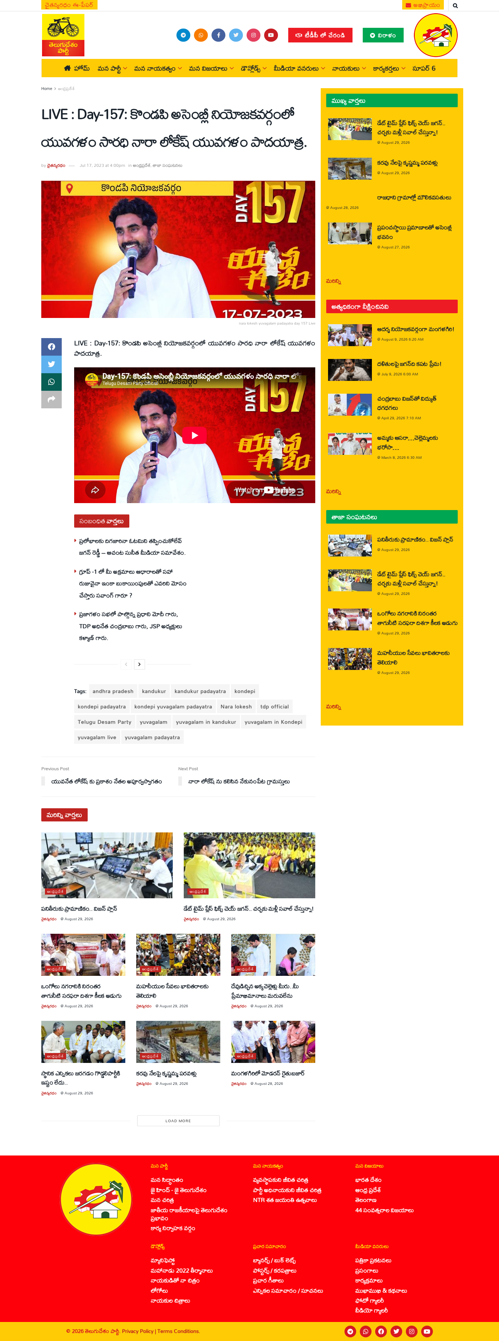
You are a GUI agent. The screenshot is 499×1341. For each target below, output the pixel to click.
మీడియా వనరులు (296, 68)
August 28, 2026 (269, 1083)
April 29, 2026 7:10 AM (401, 418)
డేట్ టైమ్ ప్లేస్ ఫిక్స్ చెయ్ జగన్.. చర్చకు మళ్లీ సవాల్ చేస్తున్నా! (249, 908)
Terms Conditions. (178, 1331)
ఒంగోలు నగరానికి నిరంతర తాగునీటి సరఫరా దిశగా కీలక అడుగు (81, 990)
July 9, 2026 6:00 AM (399, 374)
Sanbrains (483, 1331)
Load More (178, 1120)
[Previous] (126, 664)
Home (46, 89)
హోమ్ (82, 68)
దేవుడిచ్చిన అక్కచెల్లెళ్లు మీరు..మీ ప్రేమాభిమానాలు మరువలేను (265, 990)
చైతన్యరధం (56, 165)
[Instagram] (412, 1331)
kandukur (154, 691)
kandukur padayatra (200, 691)
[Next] (139, 664)
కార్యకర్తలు (386, 68)
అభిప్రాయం (426, 5)
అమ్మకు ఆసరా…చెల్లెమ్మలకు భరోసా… (407, 442)
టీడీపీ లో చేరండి (324, 35)
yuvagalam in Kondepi (273, 721)
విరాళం (386, 35)
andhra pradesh (113, 691)
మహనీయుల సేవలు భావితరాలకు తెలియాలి (172, 990)
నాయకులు (346, 68)
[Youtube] (427, 1331)
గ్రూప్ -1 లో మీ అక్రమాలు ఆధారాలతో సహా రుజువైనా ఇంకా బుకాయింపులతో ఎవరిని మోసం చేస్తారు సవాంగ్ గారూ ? (133, 583)
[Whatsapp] (366, 1331)
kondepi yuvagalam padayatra (173, 706)
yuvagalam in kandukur (206, 721)
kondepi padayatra (102, 706)
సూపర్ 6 (424, 68)
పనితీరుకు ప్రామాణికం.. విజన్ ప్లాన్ (79, 908)
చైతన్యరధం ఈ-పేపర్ (69, 5)
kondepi (245, 691)
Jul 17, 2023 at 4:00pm (102, 165)
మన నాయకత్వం (155, 68)
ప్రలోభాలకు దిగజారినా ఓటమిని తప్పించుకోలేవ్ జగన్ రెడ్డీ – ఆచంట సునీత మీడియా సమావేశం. (132, 546)
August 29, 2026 (79, 918)
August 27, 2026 (395, 247)
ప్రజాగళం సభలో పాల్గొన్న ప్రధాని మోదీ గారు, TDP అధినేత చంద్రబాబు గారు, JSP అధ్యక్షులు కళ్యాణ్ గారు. (130, 626)
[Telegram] (350, 1331)
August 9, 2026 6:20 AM (402, 339)
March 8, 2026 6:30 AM (401, 457)
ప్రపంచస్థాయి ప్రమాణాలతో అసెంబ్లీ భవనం (414, 231)
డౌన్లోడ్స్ (250, 68)
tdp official (274, 706)
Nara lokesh (236, 706)
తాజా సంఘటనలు (168, 165)
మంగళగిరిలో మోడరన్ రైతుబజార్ (268, 1073)
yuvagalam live (97, 737)
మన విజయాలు (208, 68)
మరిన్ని (333, 280)
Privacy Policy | (139, 1331)
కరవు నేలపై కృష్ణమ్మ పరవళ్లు (166, 1073)
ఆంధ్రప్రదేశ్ (66, 89)
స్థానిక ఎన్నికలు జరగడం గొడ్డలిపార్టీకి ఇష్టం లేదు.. (80, 1077)
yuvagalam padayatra (152, 737)
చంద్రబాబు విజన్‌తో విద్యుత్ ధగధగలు (406, 402)
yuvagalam (154, 721)
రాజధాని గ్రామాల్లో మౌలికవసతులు (414, 197)
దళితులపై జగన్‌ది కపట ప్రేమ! (409, 363)
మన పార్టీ (109, 68)
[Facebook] (381, 1331)
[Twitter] (396, 1331)
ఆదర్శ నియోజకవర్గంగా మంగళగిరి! (415, 329)
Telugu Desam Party (105, 721)
